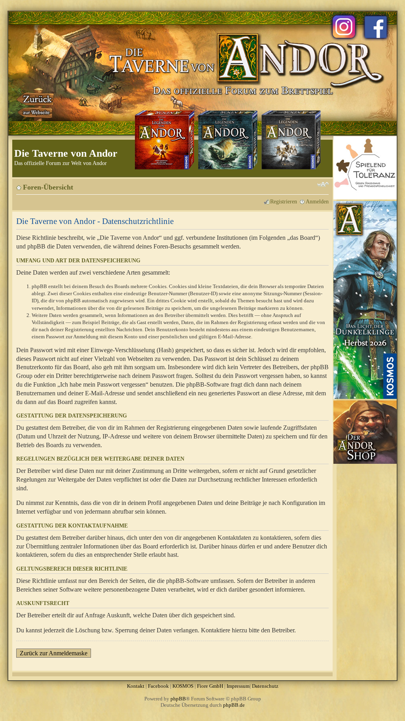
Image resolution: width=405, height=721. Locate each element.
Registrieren (283, 201)
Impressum (238, 686)
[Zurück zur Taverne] (36, 104)
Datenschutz (265, 686)
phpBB (178, 699)
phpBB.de (234, 705)
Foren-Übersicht (48, 187)
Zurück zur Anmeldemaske (53, 653)
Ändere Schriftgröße (323, 184)
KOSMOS (182, 686)
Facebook (158, 686)
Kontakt (135, 686)
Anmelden (317, 201)
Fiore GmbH (210, 686)
